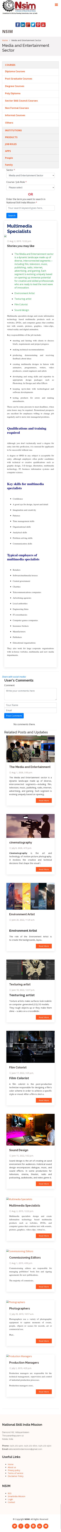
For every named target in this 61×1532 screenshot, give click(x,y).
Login (10, 1499)
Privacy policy (14, 1470)
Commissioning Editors (25, 1257)
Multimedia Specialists (24, 1205)
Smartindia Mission (16, 1496)
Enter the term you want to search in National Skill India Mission (25, 201)
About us (12, 1467)
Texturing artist (22, 298)
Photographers (19, 1308)
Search (11, 215)
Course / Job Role (16, 182)
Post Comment (14, 715)
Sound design (21, 310)
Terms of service (15, 1473)
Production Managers (24, 1362)
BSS (9, 1493)
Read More (44, 800)
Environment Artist (24, 293)
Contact (11, 1502)
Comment (9, 685)
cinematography (20, 842)
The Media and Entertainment (30, 767)
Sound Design (18, 1150)
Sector (10, 169)
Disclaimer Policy (15, 1476)
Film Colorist (21, 304)
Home (5, 40)
